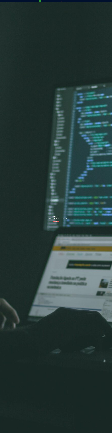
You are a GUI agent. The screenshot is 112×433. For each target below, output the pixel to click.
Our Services (56, 221)
